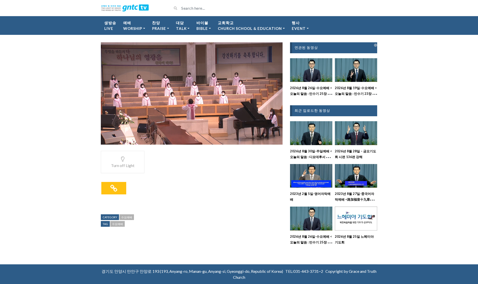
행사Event (299, 25)
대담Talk (181, 25)
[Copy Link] (113, 188)
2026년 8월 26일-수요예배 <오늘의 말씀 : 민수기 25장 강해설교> (311, 93)
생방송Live (110, 25)
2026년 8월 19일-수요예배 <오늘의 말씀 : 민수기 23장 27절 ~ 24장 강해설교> (356, 93)
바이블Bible (202, 25)
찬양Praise (159, 25)
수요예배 (126, 217)
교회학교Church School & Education (250, 25)
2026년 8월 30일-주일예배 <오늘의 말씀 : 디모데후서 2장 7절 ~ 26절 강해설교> (311, 157)
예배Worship (132, 25)
